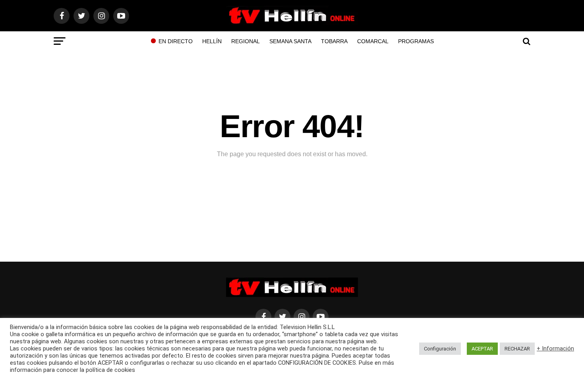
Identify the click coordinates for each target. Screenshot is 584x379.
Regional (245, 41)
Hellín (212, 41)
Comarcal (373, 41)
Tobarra (334, 41)
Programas (416, 41)
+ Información (555, 348)
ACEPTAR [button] (482, 349)
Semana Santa (290, 41)
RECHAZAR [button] (517, 349)
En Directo (176, 41)
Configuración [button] (440, 349)
